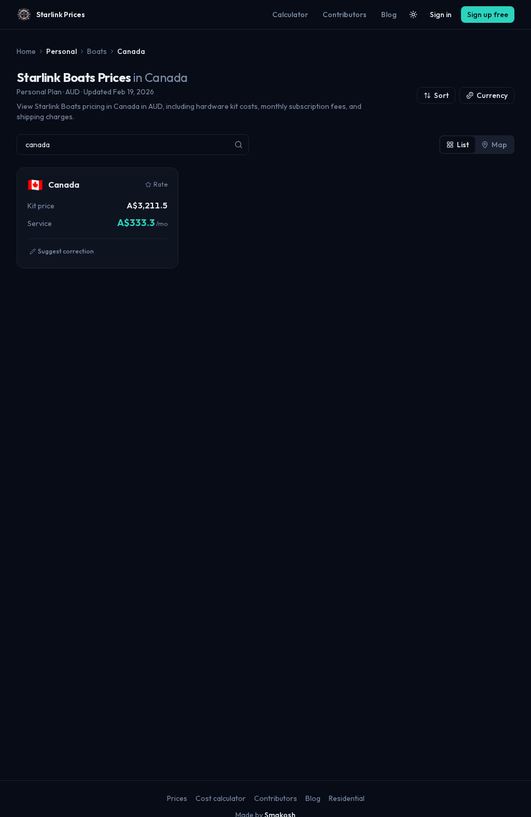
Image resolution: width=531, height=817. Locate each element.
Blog (389, 14)
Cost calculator (220, 798)
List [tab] (463, 144)
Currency (492, 95)
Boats (97, 51)
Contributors (345, 14)
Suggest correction (66, 251)
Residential (347, 798)
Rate (160, 184)
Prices (177, 798)
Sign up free (487, 14)
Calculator (290, 14)
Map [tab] (499, 144)
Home (26, 51)
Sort (441, 95)
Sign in (441, 14)
